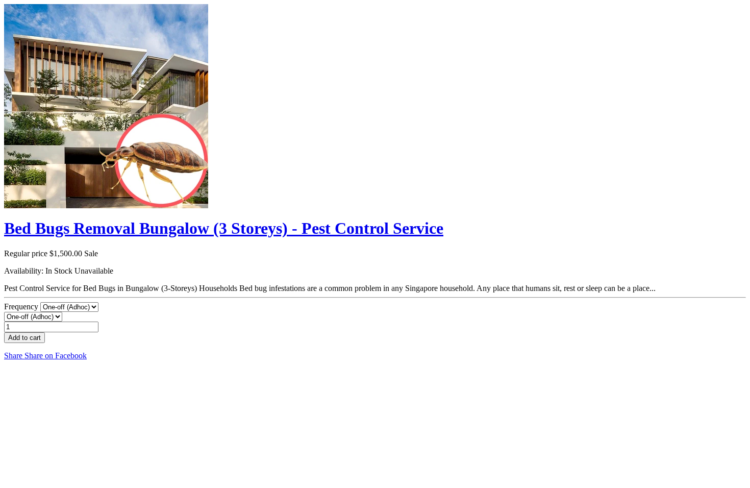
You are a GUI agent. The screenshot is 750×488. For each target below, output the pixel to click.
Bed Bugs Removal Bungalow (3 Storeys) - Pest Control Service (223, 228)
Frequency (22, 306)
